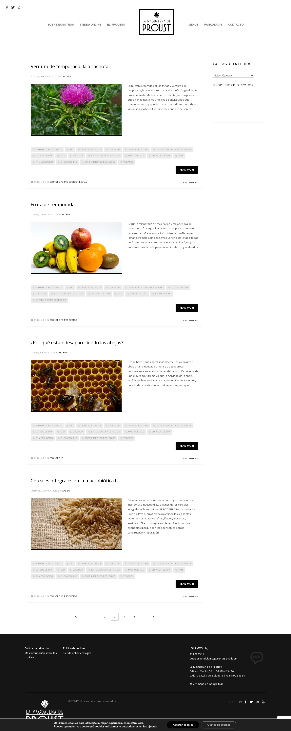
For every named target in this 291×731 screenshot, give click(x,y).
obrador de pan (161, 155)
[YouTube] (263, 702)
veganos (128, 162)
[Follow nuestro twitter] (251, 702)
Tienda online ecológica (77, 653)
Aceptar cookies (183, 725)
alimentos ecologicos (49, 149)
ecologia (78, 155)
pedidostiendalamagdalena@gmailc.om (213, 658)
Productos (70, 182)
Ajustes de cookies (218, 725)
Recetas (82, 182)
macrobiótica (136, 155)
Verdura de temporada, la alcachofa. (70, 66)
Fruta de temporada (53, 204)
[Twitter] (13, 7)
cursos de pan (44, 155)
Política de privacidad (37, 648)
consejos (114, 149)
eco (62, 155)
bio (71, 149)
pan (180, 155)
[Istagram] (19, 7)
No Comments (190, 182)
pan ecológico (44, 162)
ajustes (152, 726)
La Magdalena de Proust (105, 155)
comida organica (91, 149)
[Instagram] (257, 702)
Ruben (67, 76)
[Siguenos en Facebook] (245, 702)
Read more (187, 169)
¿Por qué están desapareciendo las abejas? (77, 342)
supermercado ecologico (100, 162)
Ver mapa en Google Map (207, 684)
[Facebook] (7, 7)
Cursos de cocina (138, 149)
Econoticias (56, 182)
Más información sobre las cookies (41, 655)
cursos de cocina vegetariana (173, 149)
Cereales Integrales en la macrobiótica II (74, 480)
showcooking (69, 162)
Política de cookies (74, 648)
